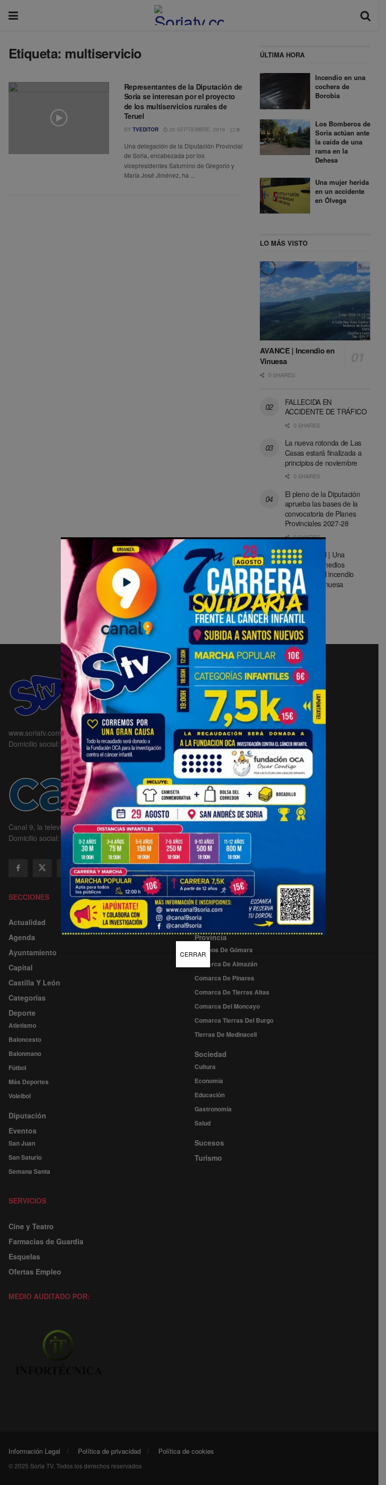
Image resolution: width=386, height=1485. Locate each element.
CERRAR (193, 954)
